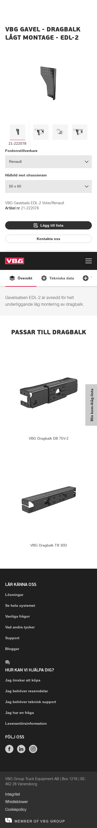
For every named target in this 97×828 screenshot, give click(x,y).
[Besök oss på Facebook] (9, 752)
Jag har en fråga (19, 713)
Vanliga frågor (17, 616)
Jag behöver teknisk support (30, 702)
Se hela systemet (20, 605)
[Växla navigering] (88, 261)
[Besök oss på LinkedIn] (21, 752)
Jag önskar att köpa (22, 680)
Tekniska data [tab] (61, 278)
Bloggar (12, 649)
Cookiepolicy (15, 810)
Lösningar (14, 595)
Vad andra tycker (20, 627)
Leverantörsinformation (26, 723)
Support (12, 638)
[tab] (17, 132)
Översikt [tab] (25, 278)
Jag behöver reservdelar (26, 691)
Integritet (12, 794)
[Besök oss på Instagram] (33, 752)
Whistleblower (16, 802)
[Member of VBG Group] (35, 820)
